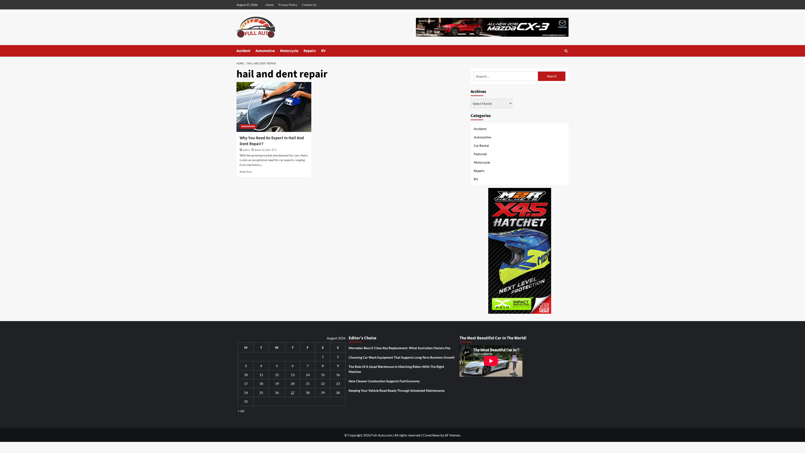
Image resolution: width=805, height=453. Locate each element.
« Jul (241, 411)
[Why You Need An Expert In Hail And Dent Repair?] (273, 107)
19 (277, 383)
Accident (243, 50)
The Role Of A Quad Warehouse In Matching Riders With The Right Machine (396, 369)
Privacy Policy (287, 5)
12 (277, 375)
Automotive (265, 50)
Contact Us (309, 5)
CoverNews (431, 435)
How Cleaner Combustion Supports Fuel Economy (384, 381)
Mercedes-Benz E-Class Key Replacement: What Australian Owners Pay (400, 348)
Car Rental (481, 145)
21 (308, 383)
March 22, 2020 (262, 150)
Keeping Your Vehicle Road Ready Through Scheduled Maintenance (397, 390)
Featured (480, 154)
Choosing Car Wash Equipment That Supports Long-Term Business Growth (402, 357)
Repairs (310, 50)
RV (323, 50)
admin (246, 150)
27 (293, 392)
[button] (566, 51)
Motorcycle (289, 50)
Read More (246, 171)
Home (270, 5)
